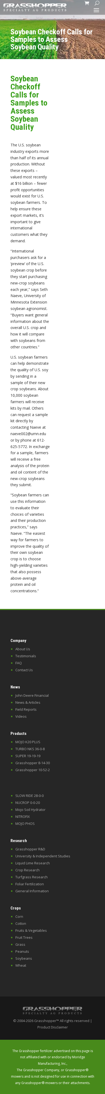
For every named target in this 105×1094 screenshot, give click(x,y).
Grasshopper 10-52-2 (32, 769)
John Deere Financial (32, 695)
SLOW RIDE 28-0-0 (29, 795)
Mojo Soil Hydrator (30, 809)
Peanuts (22, 951)
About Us (22, 649)
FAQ (18, 662)
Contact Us (24, 669)
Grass (20, 944)
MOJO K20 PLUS (27, 741)
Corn (19, 916)
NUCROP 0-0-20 (27, 802)
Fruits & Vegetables (31, 930)
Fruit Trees (24, 937)
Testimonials (25, 655)
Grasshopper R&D (30, 849)
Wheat (20, 965)
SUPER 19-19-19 (27, 755)
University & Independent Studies (42, 856)
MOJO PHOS (25, 823)
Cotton (20, 923)
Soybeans (23, 958)
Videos (21, 716)
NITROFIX (22, 816)
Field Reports (26, 709)
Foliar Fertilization (29, 884)
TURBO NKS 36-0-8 (30, 748)
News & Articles (27, 702)
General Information (32, 891)
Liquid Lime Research (32, 863)
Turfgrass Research (31, 877)
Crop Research (27, 870)
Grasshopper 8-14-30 (32, 762)
